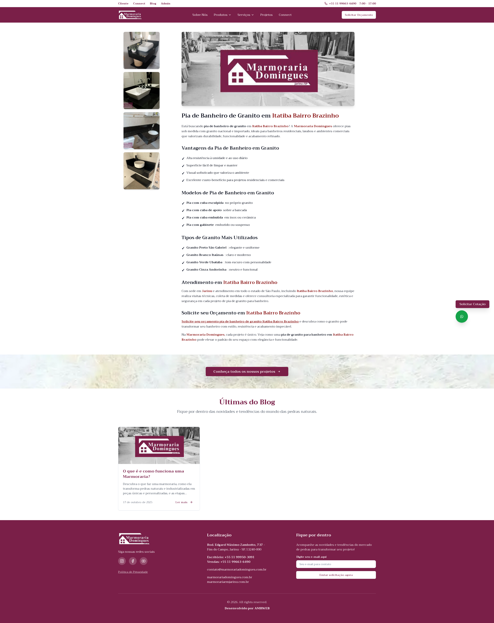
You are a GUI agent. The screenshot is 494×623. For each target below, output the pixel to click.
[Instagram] (122, 561)
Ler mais (181, 502)
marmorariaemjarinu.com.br (228, 582)
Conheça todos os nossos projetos (244, 371)
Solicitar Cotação (472, 304)
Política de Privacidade (133, 572)
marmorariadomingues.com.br (229, 577)
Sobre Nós (200, 15)
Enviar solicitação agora (336, 575)
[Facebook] (133, 561)
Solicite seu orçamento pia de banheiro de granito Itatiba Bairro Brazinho (240, 321)
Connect (285, 15)
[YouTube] (143, 561)
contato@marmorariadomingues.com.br (236, 569)
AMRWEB (262, 608)
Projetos (266, 15)
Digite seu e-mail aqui (311, 557)
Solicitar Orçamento (359, 15)
